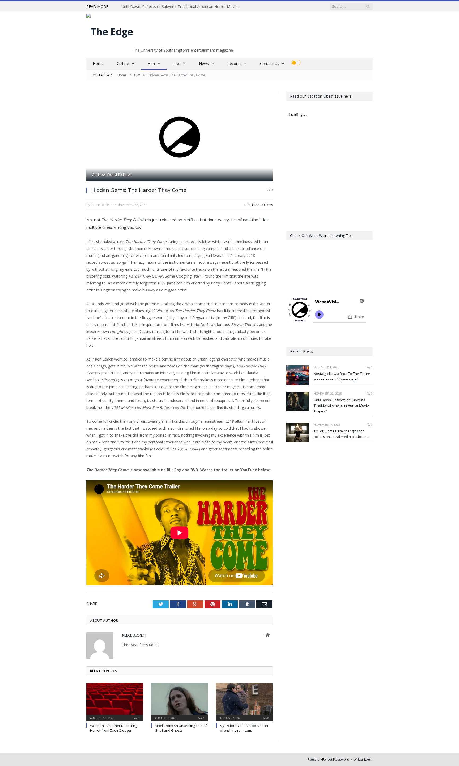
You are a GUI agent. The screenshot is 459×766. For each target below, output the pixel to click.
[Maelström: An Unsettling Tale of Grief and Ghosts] (179, 701)
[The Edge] (109, 30)
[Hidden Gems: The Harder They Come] (179, 137)
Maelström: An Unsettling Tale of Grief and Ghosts (181, 728)
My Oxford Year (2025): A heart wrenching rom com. (244, 728)
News (204, 63)
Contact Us (269, 63)
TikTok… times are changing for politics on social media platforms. (341, 434)
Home (98, 63)
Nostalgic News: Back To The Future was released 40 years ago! (342, 376)
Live (176, 63)
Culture (123, 63)
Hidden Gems (262, 205)
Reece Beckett (134, 635)
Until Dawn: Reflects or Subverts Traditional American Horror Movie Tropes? (182, 6)
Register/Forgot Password (328, 759)
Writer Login (363, 759)
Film (151, 63)
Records (234, 63)
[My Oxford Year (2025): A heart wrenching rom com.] (244, 701)
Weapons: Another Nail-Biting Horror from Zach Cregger (113, 728)
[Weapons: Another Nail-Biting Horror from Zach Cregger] (114, 701)
